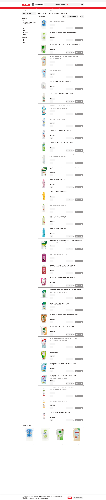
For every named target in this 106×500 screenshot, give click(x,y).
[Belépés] (82, 4)
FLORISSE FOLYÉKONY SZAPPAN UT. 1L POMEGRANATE (62, 265)
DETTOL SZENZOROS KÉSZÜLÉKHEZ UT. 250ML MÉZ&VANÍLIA (64, 314)
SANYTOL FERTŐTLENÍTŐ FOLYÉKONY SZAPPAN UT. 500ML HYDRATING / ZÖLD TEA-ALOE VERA (66, 290)
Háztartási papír (50, 8)
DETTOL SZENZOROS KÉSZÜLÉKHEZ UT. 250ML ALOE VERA (63, 32)
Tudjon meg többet (78, 497)
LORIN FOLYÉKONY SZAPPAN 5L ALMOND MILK (60, 81)
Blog (64, 0)
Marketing (75, 8)
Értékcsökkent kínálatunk (45, 0)
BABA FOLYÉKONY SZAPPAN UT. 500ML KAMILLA (61, 69)
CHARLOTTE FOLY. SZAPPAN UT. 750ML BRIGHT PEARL (62, 412)
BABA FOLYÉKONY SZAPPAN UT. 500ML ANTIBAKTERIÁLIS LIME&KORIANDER (63, 352)
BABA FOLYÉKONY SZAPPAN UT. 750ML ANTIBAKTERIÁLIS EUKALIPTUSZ (63, 376)
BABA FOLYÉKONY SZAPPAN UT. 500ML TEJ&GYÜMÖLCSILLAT (64, 56)
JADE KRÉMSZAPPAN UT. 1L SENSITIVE (58, 179)
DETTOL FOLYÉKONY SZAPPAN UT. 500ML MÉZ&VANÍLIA (62, 326)
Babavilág (57, 8)
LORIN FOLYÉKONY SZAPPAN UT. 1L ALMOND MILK (61, 93)
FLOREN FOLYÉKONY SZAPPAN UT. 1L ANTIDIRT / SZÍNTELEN (63, 154)
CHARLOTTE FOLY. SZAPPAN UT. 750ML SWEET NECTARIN (63, 400)
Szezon (69, 8)
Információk (74, 0)
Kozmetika (41, 8)
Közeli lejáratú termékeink (33, 0)
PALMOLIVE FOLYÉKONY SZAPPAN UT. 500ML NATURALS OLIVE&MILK (66, 240)
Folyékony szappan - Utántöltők (45, 10)
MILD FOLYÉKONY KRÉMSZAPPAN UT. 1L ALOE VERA (62, 118)
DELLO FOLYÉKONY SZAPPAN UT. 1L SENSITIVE (60, 130)
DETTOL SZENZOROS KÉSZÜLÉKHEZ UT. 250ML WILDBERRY (63, 277)
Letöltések (69, 0)
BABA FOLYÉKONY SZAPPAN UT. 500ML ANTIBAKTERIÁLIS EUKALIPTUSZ (63, 364)
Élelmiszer (31, 8)
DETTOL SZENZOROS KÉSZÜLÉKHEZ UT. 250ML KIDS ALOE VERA (64, 20)
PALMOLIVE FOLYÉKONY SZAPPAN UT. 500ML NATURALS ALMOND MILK (65, 168)
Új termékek (59, 0)
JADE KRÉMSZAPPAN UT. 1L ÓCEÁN (58, 228)
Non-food (64, 8)
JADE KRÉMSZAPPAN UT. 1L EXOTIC (58, 216)
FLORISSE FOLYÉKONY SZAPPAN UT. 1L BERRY (60, 253)
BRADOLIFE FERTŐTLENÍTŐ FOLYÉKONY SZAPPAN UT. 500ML (64, 338)
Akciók (53, 0)
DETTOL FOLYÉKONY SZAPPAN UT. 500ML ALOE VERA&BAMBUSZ (65, 44)
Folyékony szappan (33, 10)
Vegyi (36, 8)
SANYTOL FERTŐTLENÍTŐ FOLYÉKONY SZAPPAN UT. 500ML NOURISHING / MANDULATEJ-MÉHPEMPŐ (63, 303)
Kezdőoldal (24, 10)
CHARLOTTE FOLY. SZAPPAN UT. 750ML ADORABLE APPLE (63, 387)
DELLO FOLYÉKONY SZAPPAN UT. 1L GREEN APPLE (61, 142)
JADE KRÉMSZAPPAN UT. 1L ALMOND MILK (59, 203)
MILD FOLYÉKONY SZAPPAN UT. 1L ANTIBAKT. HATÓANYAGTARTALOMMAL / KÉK (60, 106)
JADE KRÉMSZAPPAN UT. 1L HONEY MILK (59, 191)
